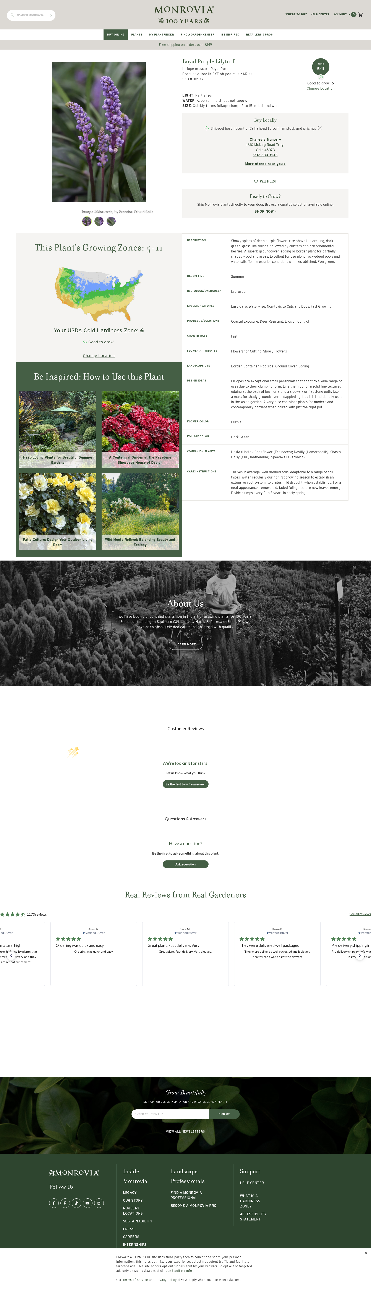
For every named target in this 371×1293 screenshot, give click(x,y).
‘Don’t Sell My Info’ (179, 1270)
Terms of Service (135, 1280)
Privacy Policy (166, 1280)
